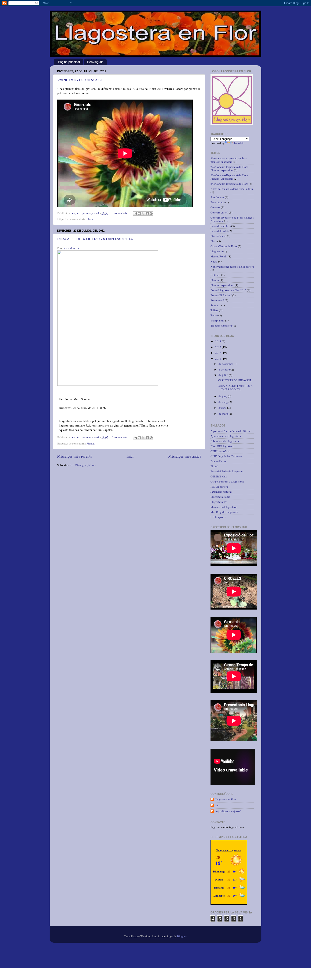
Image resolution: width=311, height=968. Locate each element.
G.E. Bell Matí (219, 476)
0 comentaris (119, 213)
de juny (223, 396)
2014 (218, 341)
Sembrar (216, 305)
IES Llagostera (219, 486)
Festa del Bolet (219, 231)
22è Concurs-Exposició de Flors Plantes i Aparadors (229, 168)
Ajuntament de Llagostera (226, 436)
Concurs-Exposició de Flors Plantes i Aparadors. (232, 219)
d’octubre (224, 369)
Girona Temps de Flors (224, 246)
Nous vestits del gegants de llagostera (232, 266)
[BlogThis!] (139, 213)
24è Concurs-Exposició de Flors (229, 184)
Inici (130, 456)
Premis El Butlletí (221, 295)
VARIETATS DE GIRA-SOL (80, 80)
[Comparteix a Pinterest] (151, 213)
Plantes (91, 443)
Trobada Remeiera (221, 325)
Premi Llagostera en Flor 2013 (228, 290)
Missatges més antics (184, 456)
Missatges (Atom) (85, 465)
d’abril (223, 408)
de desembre (226, 364)
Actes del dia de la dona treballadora (232, 189)
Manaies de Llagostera (224, 507)
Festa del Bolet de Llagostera (227, 471)
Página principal (69, 62)
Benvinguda (95, 62)
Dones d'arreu (219, 461)
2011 (218, 359)
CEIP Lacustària (220, 451)
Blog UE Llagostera (222, 446)
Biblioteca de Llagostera (225, 441)
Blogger (181, 936)
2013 (218, 347)
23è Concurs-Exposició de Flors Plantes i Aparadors (229, 176)
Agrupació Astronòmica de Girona (231, 431)
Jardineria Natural (221, 492)
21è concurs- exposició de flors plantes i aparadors (229, 160)
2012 (218, 353)
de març (223, 414)
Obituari (215, 275)
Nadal (214, 261)
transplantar (217, 320)
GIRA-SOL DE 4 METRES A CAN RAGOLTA (95, 239)
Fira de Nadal (218, 236)
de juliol (224, 375)
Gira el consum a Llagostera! (227, 481)
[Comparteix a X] (143, 213)
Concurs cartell (219, 212)
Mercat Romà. (219, 256)
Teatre (214, 315)
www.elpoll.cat (72, 248)
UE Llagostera (219, 517)
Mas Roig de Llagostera (224, 512)
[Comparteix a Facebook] (147, 213)
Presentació (217, 300)
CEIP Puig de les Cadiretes (226, 456)
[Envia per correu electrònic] (135, 213)
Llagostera (217, 251)
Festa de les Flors (221, 226)
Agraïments (217, 197)
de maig (223, 402)
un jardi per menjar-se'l (86, 213)
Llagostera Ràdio (220, 497)
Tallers (214, 310)
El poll (214, 466)
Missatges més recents (74, 456)
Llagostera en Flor (225, 799)
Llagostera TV (219, 502)
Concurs (215, 207)
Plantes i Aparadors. (222, 285)
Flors (90, 219)
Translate (239, 143)
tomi (217, 805)
